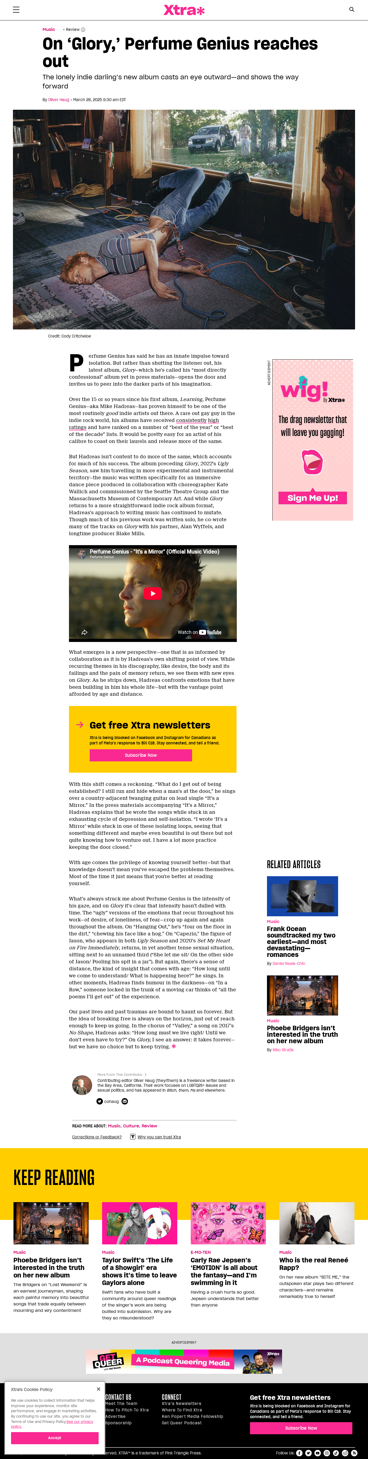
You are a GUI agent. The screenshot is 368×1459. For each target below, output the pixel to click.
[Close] (99, 1389)
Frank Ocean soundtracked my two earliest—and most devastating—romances (301, 942)
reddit (345, 1453)
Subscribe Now (141, 755)
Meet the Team (121, 1403)
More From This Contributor (120, 1075)
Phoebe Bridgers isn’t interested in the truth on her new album (302, 1034)
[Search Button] (351, 9)
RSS (354, 1453)
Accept (54, 1438)
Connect (172, 1397)
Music (49, 29)
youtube (317, 1453)
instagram (327, 1453)
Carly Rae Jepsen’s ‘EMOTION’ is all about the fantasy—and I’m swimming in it (224, 1271)
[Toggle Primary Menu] (16, 11)
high (213, 420)
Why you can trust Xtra (159, 1137)
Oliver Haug (58, 99)
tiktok (336, 1453)
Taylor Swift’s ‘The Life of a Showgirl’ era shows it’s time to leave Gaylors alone (139, 1271)
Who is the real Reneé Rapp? (313, 1264)
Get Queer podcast (182, 1423)
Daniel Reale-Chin (289, 963)
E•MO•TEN (201, 1252)
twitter (308, 1453)
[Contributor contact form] (125, 1101)
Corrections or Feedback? (97, 1137)
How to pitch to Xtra (127, 1410)
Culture (131, 1126)
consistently (191, 420)
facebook (299, 1453)
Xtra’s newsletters (182, 1403)
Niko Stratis (283, 1050)
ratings (77, 427)
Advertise (115, 1416)
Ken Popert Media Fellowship (192, 1416)
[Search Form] (351, 10)
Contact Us (118, 1397)
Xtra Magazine (184, 10)
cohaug (111, 1101)
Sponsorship (118, 1423)
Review (149, 1126)
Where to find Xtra (182, 1410)
